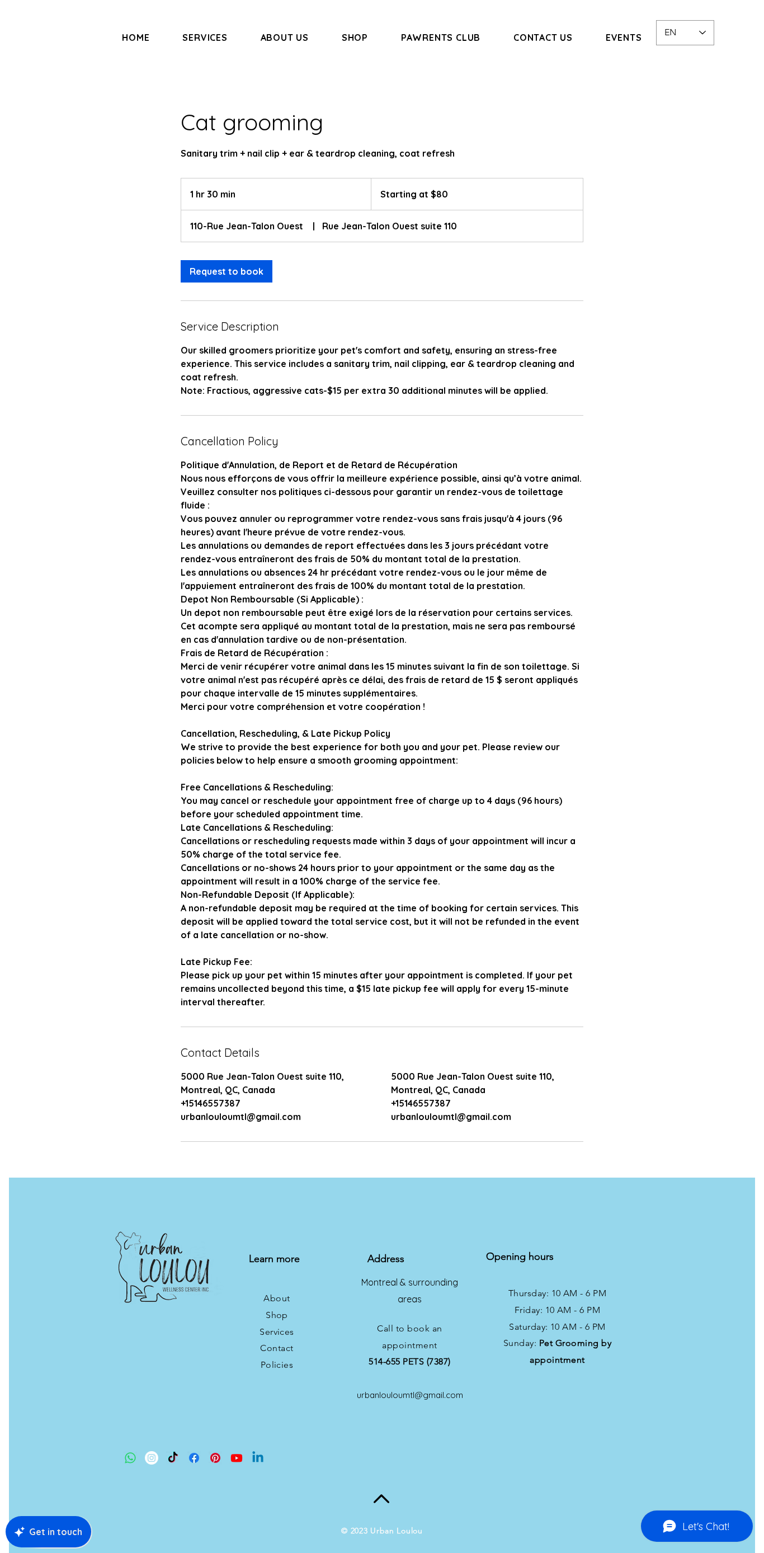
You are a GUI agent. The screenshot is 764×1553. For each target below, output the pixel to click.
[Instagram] (151, 1458)
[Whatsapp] (130, 1458)
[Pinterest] (215, 1458)
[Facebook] (194, 1458)
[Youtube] (236, 1458)
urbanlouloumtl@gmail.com (410, 1395)
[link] (226, 271)
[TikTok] (173, 1458)
